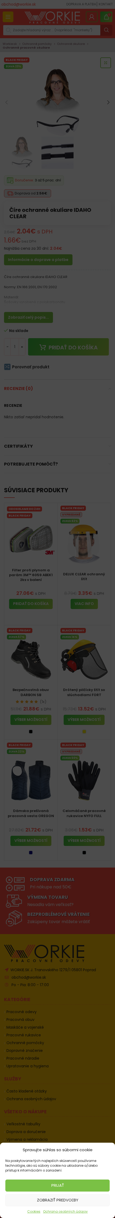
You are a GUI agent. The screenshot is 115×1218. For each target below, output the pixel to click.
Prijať (57, 1185)
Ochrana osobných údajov (65, 1211)
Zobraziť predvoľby (57, 1200)
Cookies (33, 1211)
